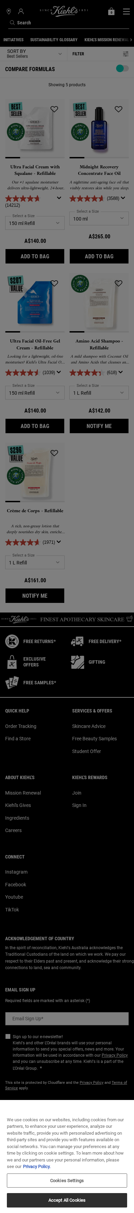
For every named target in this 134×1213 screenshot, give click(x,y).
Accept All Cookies (67, 1200)
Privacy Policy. (37, 1166)
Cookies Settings (67, 1180)
